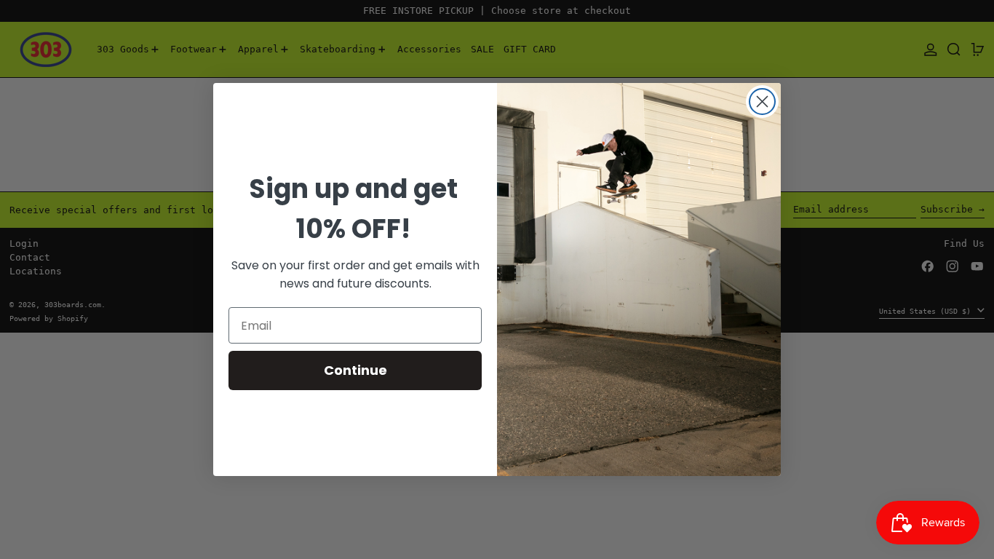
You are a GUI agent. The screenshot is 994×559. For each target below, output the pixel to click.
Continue (355, 370)
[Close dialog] (762, 101)
